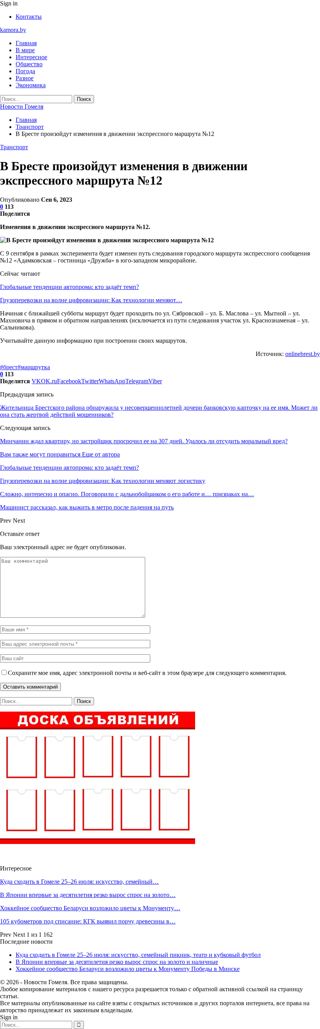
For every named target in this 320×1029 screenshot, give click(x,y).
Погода (25, 71)
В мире (25, 50)
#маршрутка (34, 367)
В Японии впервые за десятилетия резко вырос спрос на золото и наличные (117, 962)
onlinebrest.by (302, 354)
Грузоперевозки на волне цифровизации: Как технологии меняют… (91, 300)
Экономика (31, 85)
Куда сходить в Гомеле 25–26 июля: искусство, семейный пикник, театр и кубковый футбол (138, 954)
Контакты (29, 16)
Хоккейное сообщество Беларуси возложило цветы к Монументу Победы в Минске (128, 969)
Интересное (31, 57)
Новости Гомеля (21, 106)
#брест (9, 367)
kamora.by (13, 29)
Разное (25, 78)
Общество (29, 64)
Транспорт (14, 147)
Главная (26, 43)
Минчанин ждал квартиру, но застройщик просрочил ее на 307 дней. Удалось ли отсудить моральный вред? (144, 441)
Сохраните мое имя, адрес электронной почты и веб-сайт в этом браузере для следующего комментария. (147, 673)
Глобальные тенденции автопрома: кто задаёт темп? (69, 287)
